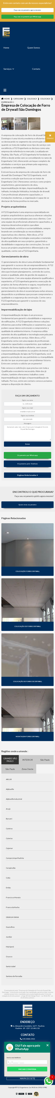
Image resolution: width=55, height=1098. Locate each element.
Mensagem (27, 423)
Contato (36, 69)
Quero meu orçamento (27, 505)
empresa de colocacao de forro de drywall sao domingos (7, 102)
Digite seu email (27, 408)
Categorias (18, 99)
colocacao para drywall (32, 99)
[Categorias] (4, 90)
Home (6, 47)
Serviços (8, 69)
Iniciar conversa (27, 1069)
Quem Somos (33, 47)
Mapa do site (27, 1078)
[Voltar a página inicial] (27, 32)
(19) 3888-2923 (28, 1039)
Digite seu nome (27, 400)
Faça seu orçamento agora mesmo (27, 10)
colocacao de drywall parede (45, 99)
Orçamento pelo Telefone (27, 464)
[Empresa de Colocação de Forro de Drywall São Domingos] (7, 123)
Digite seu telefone (27, 415)
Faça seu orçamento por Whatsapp (27, 17)
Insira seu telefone (14, 1057)
